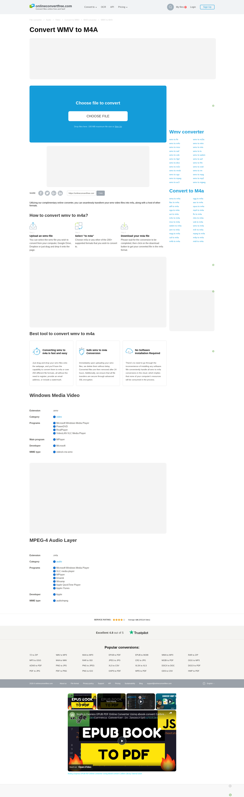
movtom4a (174, 222)
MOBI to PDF (168, 660)
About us (63, 683)
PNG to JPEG (88, 665)
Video (57, 20)
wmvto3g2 (174, 159)
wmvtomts (198, 147)
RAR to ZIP (193, 655)
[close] (230, 786)
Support (101, 683)
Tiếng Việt (205, 654)
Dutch (203, 660)
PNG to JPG (61, 665)
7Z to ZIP (34, 655)
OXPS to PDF (115, 671)
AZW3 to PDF (36, 665)
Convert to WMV (72, 20)
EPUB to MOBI (141, 655)
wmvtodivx (174, 163)
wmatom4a (174, 198)
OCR (103, 7)
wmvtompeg (175, 178)
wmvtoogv (174, 174)
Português (205, 657)
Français (204, 646)
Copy (101, 193)
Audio (48, 20)
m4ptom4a (198, 237)
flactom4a (174, 202)
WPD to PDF (141, 671)
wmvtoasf (198, 159)
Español (204, 640)
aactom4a (198, 202)
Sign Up (207, 7)
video (59, 417)
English (204, 632)
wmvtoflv (173, 139)
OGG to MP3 (194, 660)
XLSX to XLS (141, 665)
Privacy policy (88, 683)
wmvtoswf (174, 151)
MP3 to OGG (35, 660)
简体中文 (204, 665)
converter (186, 131)
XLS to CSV (114, 665)
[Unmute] (73, 708)
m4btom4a (174, 241)
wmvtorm (197, 170)
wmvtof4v (198, 163)
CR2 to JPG (140, 660)
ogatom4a (174, 210)
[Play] (69, 708)
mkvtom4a (198, 218)
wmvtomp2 (198, 178)
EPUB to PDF (115, 655)
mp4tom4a (198, 210)
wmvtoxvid (198, 167)
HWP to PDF (193, 671)
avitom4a (174, 214)
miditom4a (198, 241)
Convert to (89, 7)
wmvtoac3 (174, 182)
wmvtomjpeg (199, 182)
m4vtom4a (174, 218)
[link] (72, 715)
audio (59, 561)
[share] (170, 712)
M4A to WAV (61, 660)
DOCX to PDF (194, 665)
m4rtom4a (198, 230)
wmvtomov (174, 147)
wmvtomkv (198, 143)
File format (75, 683)
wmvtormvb (175, 170)
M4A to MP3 (87, 655)
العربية (203, 638)
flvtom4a (197, 214)
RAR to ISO (87, 660)
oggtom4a (198, 198)
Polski (203, 671)
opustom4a (198, 206)
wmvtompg (198, 174)
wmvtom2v (174, 167)
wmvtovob (174, 155)
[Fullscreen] (94, 708)
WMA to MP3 (167, 655)
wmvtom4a (198, 226)
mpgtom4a (174, 233)
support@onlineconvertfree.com (159, 683)
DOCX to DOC (168, 665)
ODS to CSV (167, 671)
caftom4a (174, 237)
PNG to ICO (87, 671)
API (112, 7)
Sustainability (130, 683)
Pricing (121, 7)
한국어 (203, 668)
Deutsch (204, 643)
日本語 (203, 649)
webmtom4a (175, 226)
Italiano (204, 652)
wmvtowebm (199, 155)
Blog (141, 683)
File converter (36, 20)
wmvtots (197, 151)
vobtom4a (198, 222)
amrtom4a (174, 230)
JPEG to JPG (114, 660)
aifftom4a (174, 206)
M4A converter (90, 20)
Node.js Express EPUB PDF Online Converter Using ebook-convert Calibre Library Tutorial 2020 (122, 714)
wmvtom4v (174, 143)
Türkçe (203, 663)
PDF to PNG (61, 671)
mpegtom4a (199, 233)
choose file (98, 116)
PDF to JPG (35, 671)
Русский (204, 635)
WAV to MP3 (61, 655)
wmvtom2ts (198, 139)
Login (193, 7)
